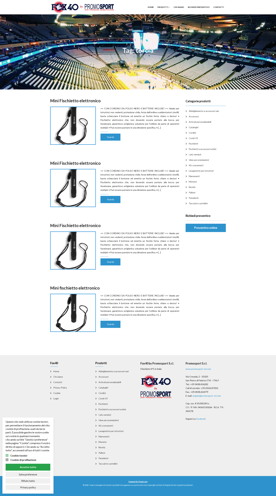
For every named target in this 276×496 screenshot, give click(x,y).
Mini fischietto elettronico (75, 288)
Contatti (218, 7)
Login (56, 398)
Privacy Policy (60, 387)
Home (151, 7)
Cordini (192, 132)
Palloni (192, 192)
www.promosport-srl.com (198, 369)
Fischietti (193, 143)
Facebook (201, 418)
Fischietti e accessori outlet (202, 149)
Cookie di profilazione (23, 459)
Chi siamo (179, 7)
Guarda (110, 137)
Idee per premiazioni (199, 160)
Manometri (194, 176)
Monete (193, 181)
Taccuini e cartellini (198, 203)
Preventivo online (205, 227)
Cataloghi (193, 127)
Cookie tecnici (18, 455)
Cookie (56, 393)
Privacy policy (28, 487)
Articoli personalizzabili (200, 121)
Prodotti (163, 7)
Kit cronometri (196, 165)
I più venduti (195, 154)
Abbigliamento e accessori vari (204, 111)
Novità (192, 187)
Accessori (194, 116)
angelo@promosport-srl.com (207, 395)
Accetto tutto (28, 467)
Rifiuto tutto (28, 480)
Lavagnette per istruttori (201, 170)
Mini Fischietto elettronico (75, 100)
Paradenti (194, 198)
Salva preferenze (28, 474)
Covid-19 (193, 138)
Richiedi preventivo (199, 7)
